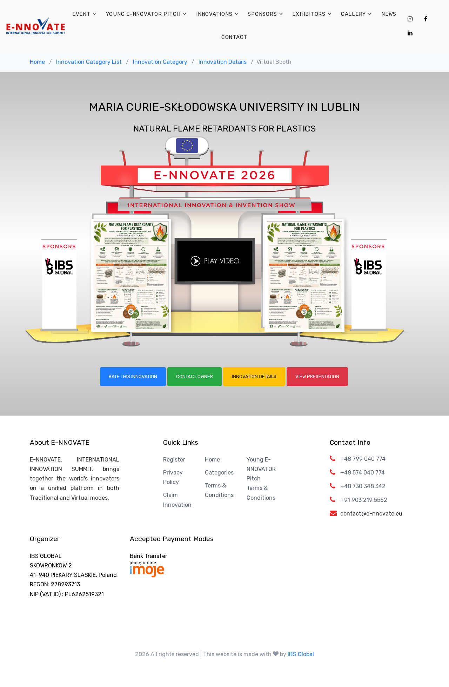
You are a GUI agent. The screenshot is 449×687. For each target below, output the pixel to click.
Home (37, 62)
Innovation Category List (89, 62)
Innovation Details (223, 62)
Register (174, 459)
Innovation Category (160, 62)
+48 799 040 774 (363, 459)
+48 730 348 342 (363, 486)
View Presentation (317, 376)
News (388, 14)
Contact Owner (194, 376)
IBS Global (301, 654)
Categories (219, 472)
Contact (234, 37)
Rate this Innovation (133, 376)
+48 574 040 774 (362, 472)
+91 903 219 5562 (363, 500)
